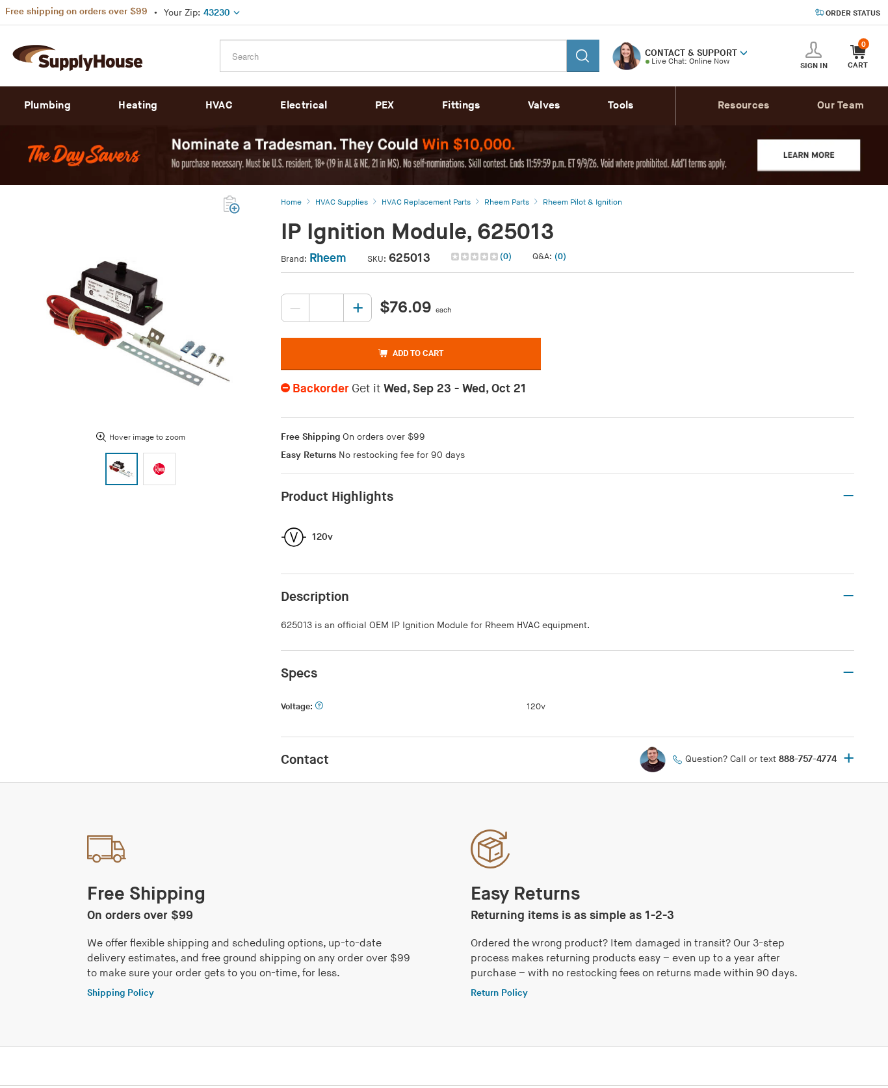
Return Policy (499, 992)
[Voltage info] (319, 707)
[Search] (583, 56)
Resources (744, 105)
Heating (137, 105)
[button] (743, 52)
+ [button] (848, 759)
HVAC (219, 105)
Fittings (461, 105)
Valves (544, 105)
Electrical (303, 105)
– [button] (848, 496)
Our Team (840, 105)
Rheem (327, 258)
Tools (621, 105)
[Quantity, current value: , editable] (326, 308)
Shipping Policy (120, 992)
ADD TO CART (418, 353)
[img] (475, 256)
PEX (385, 105)
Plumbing (47, 105)
